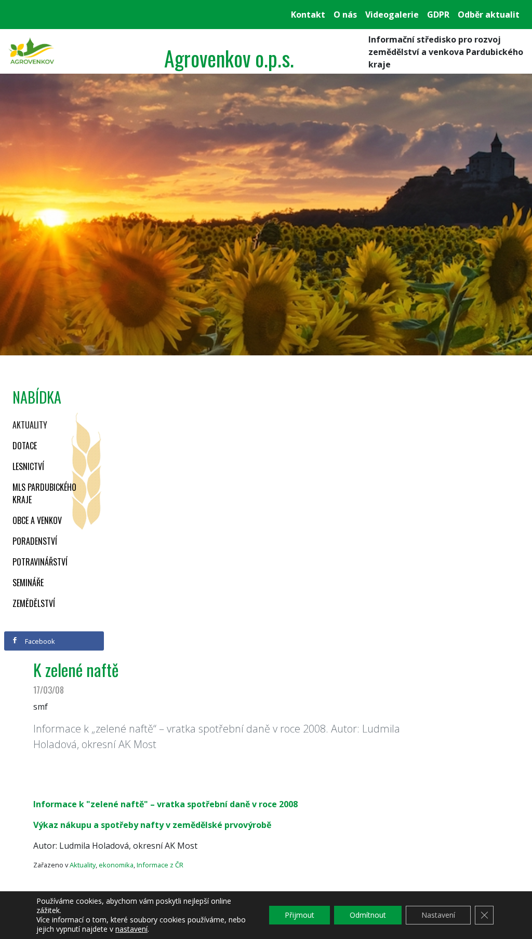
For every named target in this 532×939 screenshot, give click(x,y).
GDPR (438, 14)
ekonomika (116, 864)
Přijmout (299, 915)
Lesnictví (28, 466)
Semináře (28, 582)
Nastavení (438, 915)
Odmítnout (368, 915)
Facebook (39, 641)
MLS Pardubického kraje (44, 493)
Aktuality (29, 425)
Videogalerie (392, 14)
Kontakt (308, 14)
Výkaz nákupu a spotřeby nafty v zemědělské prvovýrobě (152, 825)
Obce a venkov (37, 520)
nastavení (131, 929)
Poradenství (34, 541)
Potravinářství (40, 562)
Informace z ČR (160, 864)
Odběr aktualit (489, 14)
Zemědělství (33, 603)
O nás (345, 14)
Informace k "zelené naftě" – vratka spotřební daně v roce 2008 (165, 804)
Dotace (24, 445)
